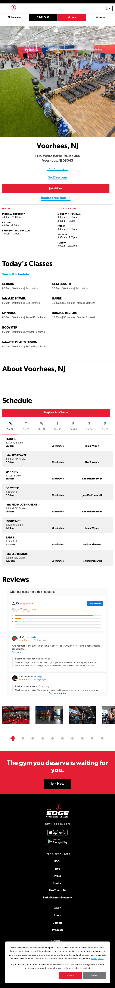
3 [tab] (32, 738)
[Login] (108, 8)
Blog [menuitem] (57, 869)
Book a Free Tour (54, 198)
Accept (70, 975)
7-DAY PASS (43, 17)
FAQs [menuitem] (57, 861)
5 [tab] (52, 738)
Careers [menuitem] (57, 923)
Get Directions (57, 177)
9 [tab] (92, 738)
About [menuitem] (57, 915)
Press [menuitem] (57, 876)
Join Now (72, 17)
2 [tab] (23, 738)
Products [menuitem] (57, 930)
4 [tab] (42, 738)
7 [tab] (72, 738)
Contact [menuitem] (57, 883)
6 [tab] (62, 738)
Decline (94, 975)
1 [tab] (13, 738)
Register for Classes (56, 412)
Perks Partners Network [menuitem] (57, 897)
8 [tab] (82, 738)
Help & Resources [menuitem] (57, 854)
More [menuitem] (57, 908)
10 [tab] (102, 738)
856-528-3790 (57, 169)
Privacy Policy (97, 958)
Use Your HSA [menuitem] (57, 890)
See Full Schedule (15, 274)
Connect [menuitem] (57, 941)
